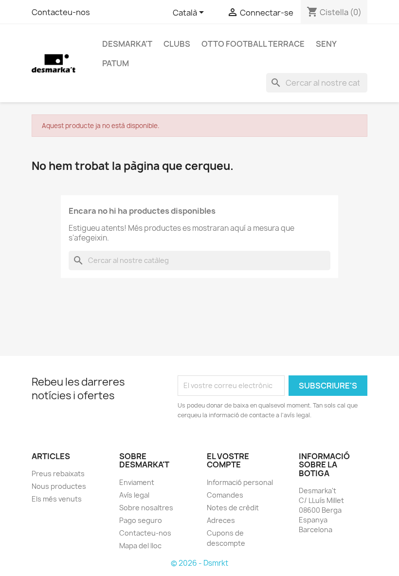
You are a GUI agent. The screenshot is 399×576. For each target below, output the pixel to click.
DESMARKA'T (127, 43)
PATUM (115, 63)
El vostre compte (228, 460)
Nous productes (59, 486)
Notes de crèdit (233, 507)
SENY (326, 43)
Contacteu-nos (61, 12)
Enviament (136, 482)
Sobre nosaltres (146, 507)
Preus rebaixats (58, 473)
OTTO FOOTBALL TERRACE (253, 43)
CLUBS (176, 43)
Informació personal (240, 482)
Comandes (225, 495)
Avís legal (134, 495)
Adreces (221, 520)
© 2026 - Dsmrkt (199, 563)
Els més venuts (57, 498)
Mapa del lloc (140, 545)
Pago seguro (140, 520)
